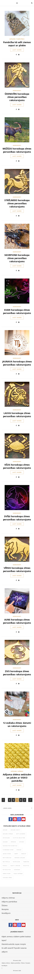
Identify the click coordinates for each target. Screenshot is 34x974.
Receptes (26, 865)
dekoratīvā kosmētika (10, 845)
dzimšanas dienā (8, 849)
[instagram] (19, 819)
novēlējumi (16, 861)
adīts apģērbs (20, 833)
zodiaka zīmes (7, 877)
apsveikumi (6, 837)
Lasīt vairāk (17, 50)
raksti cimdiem (15, 865)
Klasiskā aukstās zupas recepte (14, 944)
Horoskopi (17, 90)
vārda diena (6, 873)
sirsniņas (17, 869)
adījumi (5, 830)
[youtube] (23, 819)
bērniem (13, 841)
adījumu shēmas (8, 833)
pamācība (26, 861)
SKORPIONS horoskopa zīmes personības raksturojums (17, 258)
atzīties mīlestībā (19, 837)
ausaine (5, 841)
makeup (23, 853)
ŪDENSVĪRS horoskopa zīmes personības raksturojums (17, 97)
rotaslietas (7, 869)
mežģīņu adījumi (20, 857)
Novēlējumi (6, 913)
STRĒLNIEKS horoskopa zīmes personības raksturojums (17, 203)
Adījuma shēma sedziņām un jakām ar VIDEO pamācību (17, 777)
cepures (21, 841)
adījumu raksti (15, 830)
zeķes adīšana (18, 873)
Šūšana (4, 905)
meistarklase (7, 857)
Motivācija (6, 861)
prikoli (5, 865)
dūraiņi (19, 849)
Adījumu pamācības (17, 39)
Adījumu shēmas (17, 771)
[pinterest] (15, 819)
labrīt (16, 853)
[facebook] (11, 819)
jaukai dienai (7, 853)
